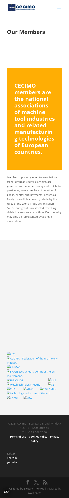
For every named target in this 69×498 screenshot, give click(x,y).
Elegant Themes (34, 488)
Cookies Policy (38, 436)
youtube (12, 462)
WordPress (34, 493)
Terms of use (18, 436)
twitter (11, 453)
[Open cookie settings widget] (6, 491)
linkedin (12, 458)
